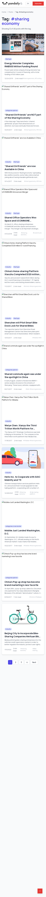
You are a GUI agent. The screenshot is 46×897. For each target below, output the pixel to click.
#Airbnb (26, 286)
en (28, 3)
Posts (11, 12)
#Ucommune (37, 233)
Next (34, 662)
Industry (8, 162)
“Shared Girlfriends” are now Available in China (20, 168)
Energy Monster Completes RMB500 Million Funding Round (21, 65)
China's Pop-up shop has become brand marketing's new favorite (22, 583)
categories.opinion (11, 110)
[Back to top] (40, 891)
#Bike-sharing (34, 649)
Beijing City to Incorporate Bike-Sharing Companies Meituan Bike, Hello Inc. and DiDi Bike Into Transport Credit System (23, 638)
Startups (8, 59)
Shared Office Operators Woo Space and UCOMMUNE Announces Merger (20, 220)
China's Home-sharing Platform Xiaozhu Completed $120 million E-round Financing (22, 274)
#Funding (38, 78)
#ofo (39, 338)
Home (4, 12)
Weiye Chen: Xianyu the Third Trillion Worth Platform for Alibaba (21, 428)
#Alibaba (26, 440)
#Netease (38, 597)
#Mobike (35, 338)
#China (38, 130)
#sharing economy (28, 78)
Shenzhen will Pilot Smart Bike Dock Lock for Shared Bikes (21, 324)
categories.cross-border (13, 526)
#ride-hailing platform (34, 493)
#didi (27, 389)
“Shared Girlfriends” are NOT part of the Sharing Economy (23, 116)
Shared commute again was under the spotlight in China (23, 375)
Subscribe (38, 3)
